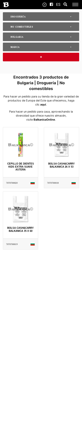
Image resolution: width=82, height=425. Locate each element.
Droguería (18, 16)
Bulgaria (17, 36)
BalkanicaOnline (44, 119)
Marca (15, 46)
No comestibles (22, 26)
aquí (43, 104)
